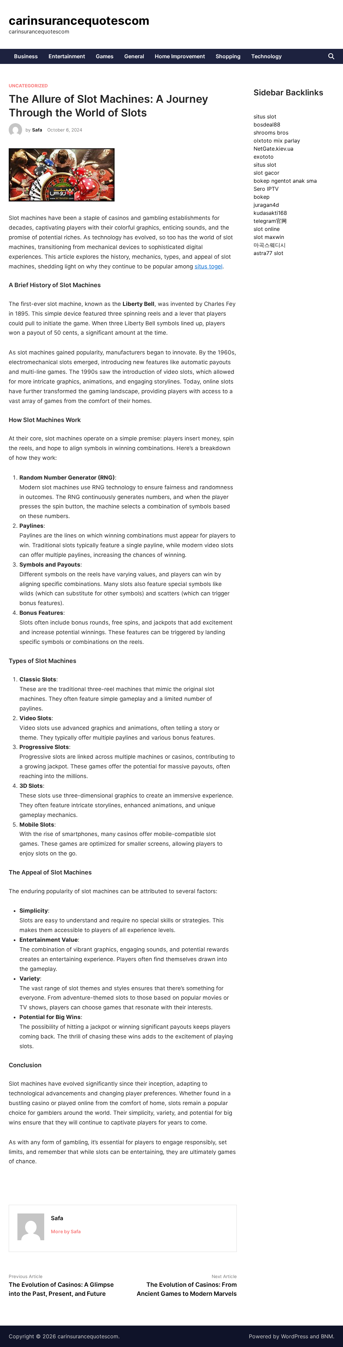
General (134, 56)
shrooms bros (271, 132)
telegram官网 (270, 221)
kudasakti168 (270, 212)
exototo (264, 156)
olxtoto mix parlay (277, 140)
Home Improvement (180, 56)
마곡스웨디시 (270, 245)
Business (26, 56)
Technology (266, 56)
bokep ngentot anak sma (285, 180)
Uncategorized (28, 85)
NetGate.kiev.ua (273, 148)
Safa (37, 130)
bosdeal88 (267, 124)
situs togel (208, 266)
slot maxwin (269, 237)
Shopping (228, 56)
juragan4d (266, 204)
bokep (262, 196)
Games (105, 56)
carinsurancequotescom (79, 20)
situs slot (265, 116)
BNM (327, 1336)
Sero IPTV (266, 188)
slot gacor (266, 172)
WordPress (294, 1336)
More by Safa (66, 1231)
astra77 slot (268, 253)
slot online (267, 229)
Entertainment (67, 56)
